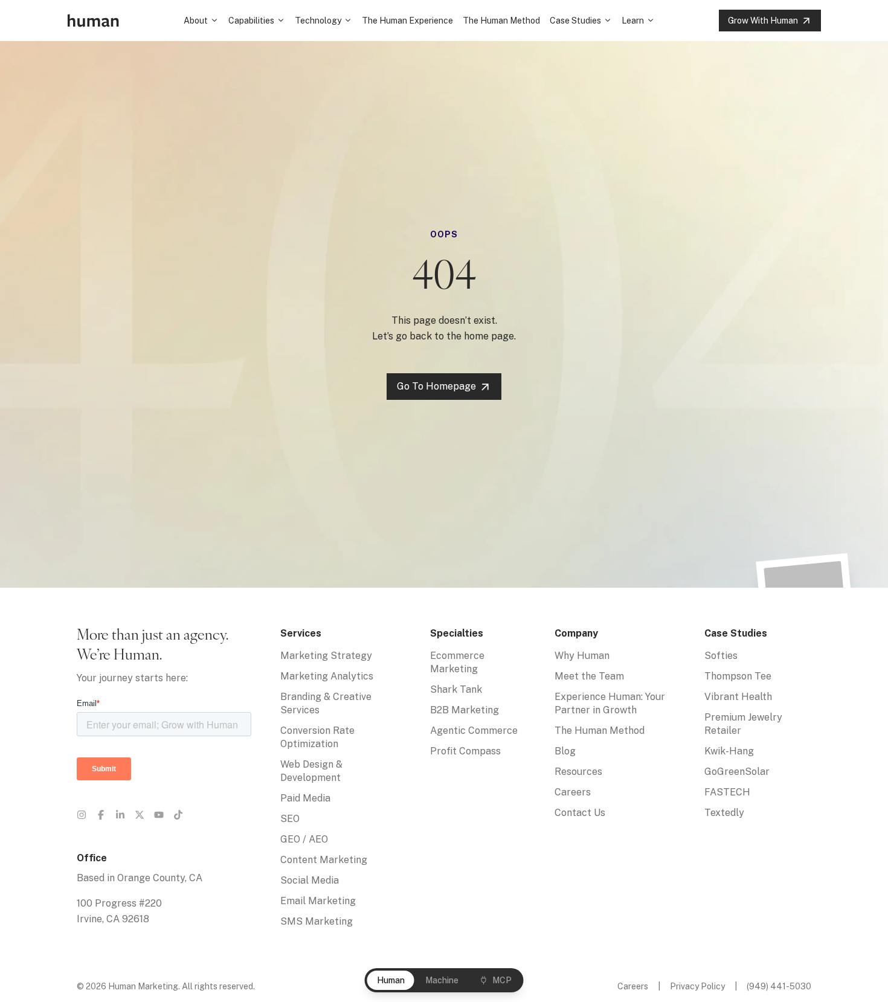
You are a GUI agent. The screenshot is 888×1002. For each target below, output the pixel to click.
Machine (441, 980)
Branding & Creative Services (326, 703)
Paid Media (305, 798)
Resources (578, 771)
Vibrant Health (738, 696)
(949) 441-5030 (779, 986)
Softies (721, 655)
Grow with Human (763, 20)
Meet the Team (589, 676)
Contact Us (580, 812)
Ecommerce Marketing (457, 662)
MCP (502, 980)
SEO (290, 818)
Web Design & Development (311, 771)
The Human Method (501, 20)
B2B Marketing (464, 710)
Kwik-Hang (729, 751)
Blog (565, 751)
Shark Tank (456, 689)
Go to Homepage (436, 386)
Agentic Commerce (474, 730)
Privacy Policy (697, 986)
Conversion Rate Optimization (317, 737)
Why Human (582, 655)
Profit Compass (465, 751)
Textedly (724, 812)
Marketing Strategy (326, 655)
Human (391, 980)
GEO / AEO (304, 839)
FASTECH (727, 792)
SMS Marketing (316, 921)
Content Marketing (323, 860)
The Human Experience (407, 20)
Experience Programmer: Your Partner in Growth (610, 703)
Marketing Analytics (326, 676)
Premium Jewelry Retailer (743, 723)
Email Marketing (318, 901)
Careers (573, 792)
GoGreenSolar (737, 771)
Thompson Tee (737, 676)
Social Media (309, 880)
